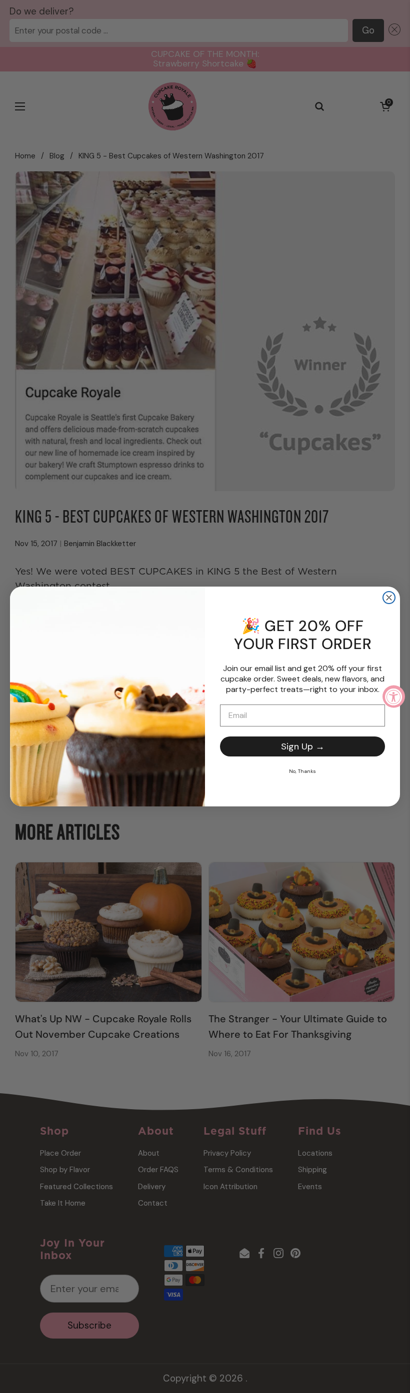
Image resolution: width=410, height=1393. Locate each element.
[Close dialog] (389, 598)
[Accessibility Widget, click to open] (393, 697)
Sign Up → (302, 746)
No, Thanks (302, 771)
